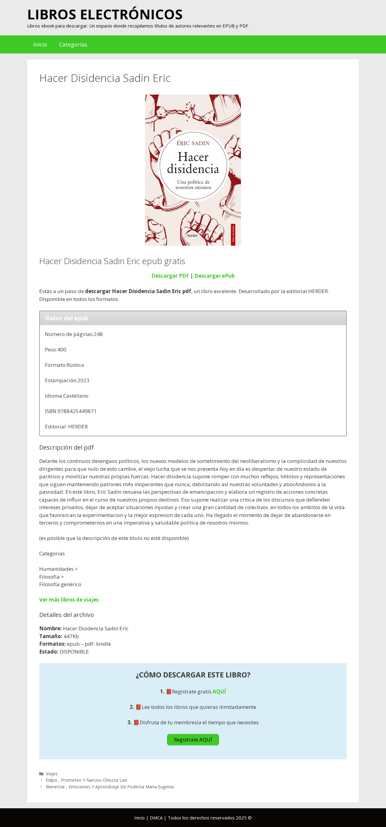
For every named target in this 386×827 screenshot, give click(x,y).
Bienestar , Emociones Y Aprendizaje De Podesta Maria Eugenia (110, 787)
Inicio (40, 44)
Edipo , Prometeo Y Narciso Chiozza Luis (86, 780)
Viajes (52, 774)
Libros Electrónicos (105, 14)
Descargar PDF (170, 275)
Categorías (73, 44)
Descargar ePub (215, 275)
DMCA (156, 818)
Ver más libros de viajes (69, 599)
